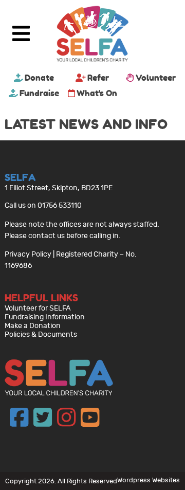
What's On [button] (97, 93)
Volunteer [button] (156, 77)
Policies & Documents (41, 334)
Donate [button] (39, 77)
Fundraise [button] (39, 93)
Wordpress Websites (148, 480)
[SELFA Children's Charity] (92, 35)
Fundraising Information (45, 317)
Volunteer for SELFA (38, 308)
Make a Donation (33, 325)
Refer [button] (98, 77)
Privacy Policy (28, 254)
